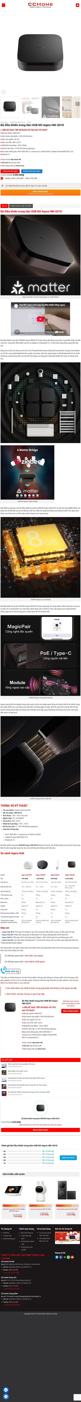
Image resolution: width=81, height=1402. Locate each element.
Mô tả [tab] (4, 206)
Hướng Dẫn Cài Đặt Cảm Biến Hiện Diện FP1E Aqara (26, 1078)
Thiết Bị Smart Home (17, 122)
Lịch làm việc (7, 1236)
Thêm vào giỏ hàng (10, 171)
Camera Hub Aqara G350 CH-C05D (40, 1209)
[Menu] (3, 5)
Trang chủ (4, 122)
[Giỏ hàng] (77, 5)
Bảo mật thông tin (27, 1233)
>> (40, 988)
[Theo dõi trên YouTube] (72, 1257)
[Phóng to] (3, 92)
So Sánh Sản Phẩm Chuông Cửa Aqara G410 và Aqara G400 (29, 1092)
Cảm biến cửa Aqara (33, 955)
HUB (28, 122)
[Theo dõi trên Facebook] (61, 1257)
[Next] (76, 54)
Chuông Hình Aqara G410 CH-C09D (67, 1209)
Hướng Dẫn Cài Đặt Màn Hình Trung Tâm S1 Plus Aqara (27, 1085)
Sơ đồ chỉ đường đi (9, 1239)
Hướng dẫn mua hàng (31, 171)
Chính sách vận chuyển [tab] (21, 206)
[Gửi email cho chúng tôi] (64, 1257)
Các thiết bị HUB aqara (34, 961)
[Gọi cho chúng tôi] (68, 1257)
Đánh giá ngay (68, 1158)
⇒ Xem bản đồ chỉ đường (11, 1273)
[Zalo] (6, 1390)
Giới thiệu (6, 1233)
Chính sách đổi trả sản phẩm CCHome (21, 1064)
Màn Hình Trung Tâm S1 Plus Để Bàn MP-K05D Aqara (14, 1210)
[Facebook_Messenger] (6, 1396)
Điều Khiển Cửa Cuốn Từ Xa (17, 1071)
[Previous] (5, 54)
